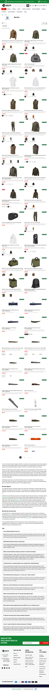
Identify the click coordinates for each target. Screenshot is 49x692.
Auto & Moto (19, 11)
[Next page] (31, 457)
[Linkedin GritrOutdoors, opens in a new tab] (9, 668)
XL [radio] (8, 49)
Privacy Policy (43, 666)
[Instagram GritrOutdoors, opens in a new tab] (4, 668)
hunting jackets (17, 500)
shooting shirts (5, 497)
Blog (25, 11)
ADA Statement (42, 674)
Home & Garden (11, 11)
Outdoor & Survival (26, 9)
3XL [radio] (12, 49)
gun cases (28, 517)
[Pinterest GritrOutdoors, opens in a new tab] (7, 668)
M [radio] (4, 49)
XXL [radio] (32, 96)
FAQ (26, 666)
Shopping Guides (17, 664)
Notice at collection (16, 689)
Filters (44, 23)
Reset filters (4, 25)
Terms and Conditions (43, 671)
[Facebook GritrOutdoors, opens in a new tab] (2, 668)
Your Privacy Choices (28, 689)
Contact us (16, 655)
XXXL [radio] (35, 96)
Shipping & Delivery (29, 660)
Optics (19, 9)
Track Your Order (28, 655)
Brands (40, 676)
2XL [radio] (10, 49)
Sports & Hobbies (36, 9)
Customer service (43, 658)
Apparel (43, 9)
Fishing (14, 9)
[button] (2, 23)
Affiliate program (17, 657)
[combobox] (19, 5)
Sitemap (15, 659)
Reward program (42, 660)
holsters (9, 514)
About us (15, 653)
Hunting (8, 9)
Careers (15, 662)
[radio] (3, 46)
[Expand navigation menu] (11, 9)
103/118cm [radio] (26, 334)
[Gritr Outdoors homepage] (6, 5)
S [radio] (6, 49)
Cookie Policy (43, 668)
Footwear (4, 11)
